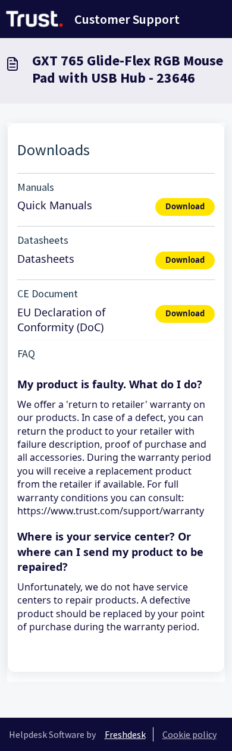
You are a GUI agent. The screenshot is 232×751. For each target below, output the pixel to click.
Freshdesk (125, 734)
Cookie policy (189, 734)
